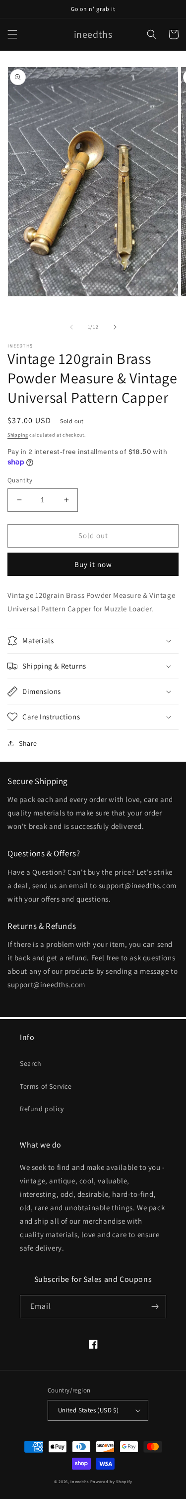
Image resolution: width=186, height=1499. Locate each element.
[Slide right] (115, 327)
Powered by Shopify (111, 1481)
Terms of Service (46, 1086)
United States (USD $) (88, 1410)
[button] (12, 34)
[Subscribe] (155, 1306)
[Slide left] (71, 327)
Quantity (19, 480)
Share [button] (28, 743)
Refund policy (42, 1108)
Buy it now (93, 564)
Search (31, 1063)
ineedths (79, 1481)
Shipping (17, 435)
